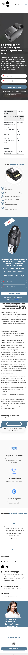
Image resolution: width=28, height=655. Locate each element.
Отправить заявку (14, 293)
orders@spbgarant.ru (11, 596)
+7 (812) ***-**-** (19, 4)
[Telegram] (7, 5)
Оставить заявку (14, 637)
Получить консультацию (14, 87)
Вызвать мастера (14, 424)
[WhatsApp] (8, 2)
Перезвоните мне (14, 648)
